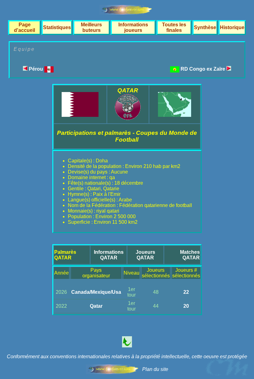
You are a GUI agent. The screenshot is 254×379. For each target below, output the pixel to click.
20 (186, 306)
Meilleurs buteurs (91, 27)
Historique (232, 27)
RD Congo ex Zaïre (203, 69)
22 (186, 292)
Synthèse (205, 27)
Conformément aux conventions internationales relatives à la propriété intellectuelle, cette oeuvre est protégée (127, 356)
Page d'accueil (24, 27)
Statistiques (57, 27)
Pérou (36, 69)
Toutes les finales (174, 27)
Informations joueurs (133, 27)
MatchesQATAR (190, 254)
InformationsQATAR (109, 254)
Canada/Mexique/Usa (96, 292)
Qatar (96, 306)
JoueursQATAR (145, 254)
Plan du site (155, 369)
